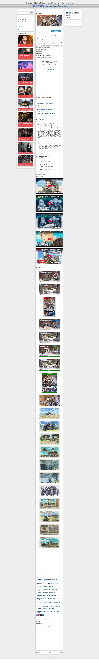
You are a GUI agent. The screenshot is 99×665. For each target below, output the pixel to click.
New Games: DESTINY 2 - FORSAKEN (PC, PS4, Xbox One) (48, 583)
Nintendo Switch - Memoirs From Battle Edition (46, 113)
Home (50, 652)
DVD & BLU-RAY (35, 6)
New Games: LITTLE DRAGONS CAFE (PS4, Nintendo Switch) (49, 602)
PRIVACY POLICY (21, 26)
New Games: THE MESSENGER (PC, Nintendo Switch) (47, 579)
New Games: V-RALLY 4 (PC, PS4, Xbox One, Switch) (47, 595)
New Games (44, 617)
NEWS (34, 5)
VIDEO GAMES (64, 6)
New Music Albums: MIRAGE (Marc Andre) (25, 152)
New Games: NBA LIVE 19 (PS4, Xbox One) (45, 586)
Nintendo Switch (48, 617)
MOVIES (42, 5)
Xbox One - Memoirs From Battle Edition (45, 109)
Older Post (61, 652)
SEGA (55, 617)
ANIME (58, 5)
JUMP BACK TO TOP (39, 121)
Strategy (57, 617)
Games (40, 617)
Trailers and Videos (49, 71)
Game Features (49, 67)
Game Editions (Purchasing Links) (49, 64)
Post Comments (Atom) (51, 656)
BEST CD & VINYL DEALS (22, 19)
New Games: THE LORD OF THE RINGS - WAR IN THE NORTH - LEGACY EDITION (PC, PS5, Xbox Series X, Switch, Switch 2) (25, 109)
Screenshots (49, 74)
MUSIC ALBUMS (57, 6)
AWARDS (38, 5)
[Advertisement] (49, 85)
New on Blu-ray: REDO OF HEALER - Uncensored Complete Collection (25, 45)
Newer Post (38, 652)
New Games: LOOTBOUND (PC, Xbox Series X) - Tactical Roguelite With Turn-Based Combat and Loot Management (25, 83)
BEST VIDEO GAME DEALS (22, 21)
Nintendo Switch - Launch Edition (44, 111)
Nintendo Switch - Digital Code (43, 114)
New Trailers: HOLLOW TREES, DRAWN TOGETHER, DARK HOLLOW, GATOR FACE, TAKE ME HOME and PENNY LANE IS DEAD (25, 139)
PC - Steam (40, 105)
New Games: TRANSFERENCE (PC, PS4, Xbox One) (47, 609)
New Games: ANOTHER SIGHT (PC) (44, 596)
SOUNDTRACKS (49, 6)
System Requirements (49, 69)
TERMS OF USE (20, 24)
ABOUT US (19, 29)
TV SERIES (47, 5)
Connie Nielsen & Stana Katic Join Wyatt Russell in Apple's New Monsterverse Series (25, 96)
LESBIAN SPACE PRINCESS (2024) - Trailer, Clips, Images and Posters (25, 70)
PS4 (53, 617)
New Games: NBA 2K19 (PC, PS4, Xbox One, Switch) (47, 592)
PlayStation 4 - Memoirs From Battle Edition (45, 103)
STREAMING (53, 5)
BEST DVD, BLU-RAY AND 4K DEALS (24, 17)
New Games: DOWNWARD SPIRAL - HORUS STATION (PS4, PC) (49, 606)
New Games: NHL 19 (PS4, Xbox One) (44, 593)
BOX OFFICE (63, 5)
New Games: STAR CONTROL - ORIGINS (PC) (46, 608)
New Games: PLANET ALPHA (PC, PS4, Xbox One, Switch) (48, 588)
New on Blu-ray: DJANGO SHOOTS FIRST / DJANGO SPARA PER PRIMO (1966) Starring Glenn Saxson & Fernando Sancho (25, 165)
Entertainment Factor (41, 574)
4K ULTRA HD (42, 6)
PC (51, 617)
